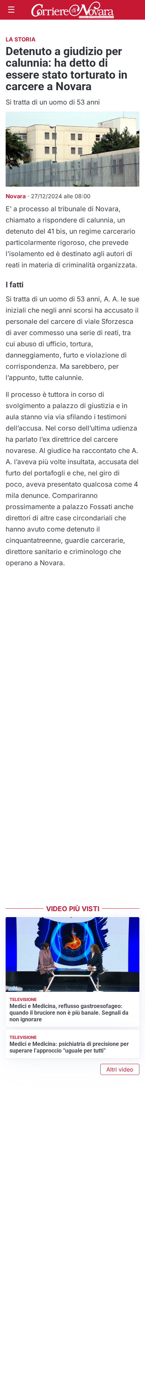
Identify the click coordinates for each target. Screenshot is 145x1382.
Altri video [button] (119, 1069)
